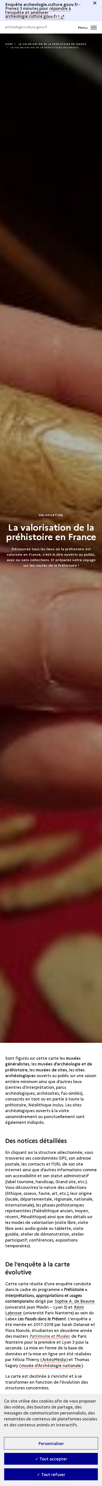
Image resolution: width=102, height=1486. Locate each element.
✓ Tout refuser (51, 1474)
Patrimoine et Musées (50, 1336)
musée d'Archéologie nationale (51, 1365)
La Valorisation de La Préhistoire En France (53, 43)
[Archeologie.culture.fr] (26, 27)
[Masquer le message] (95, 3)
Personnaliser (51, 1443)
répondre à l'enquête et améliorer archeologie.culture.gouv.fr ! (38, 12)
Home (9, 43)
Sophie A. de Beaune (75, 1301)
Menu (83, 27)
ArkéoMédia (54, 1359)
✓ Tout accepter (51, 1458)
